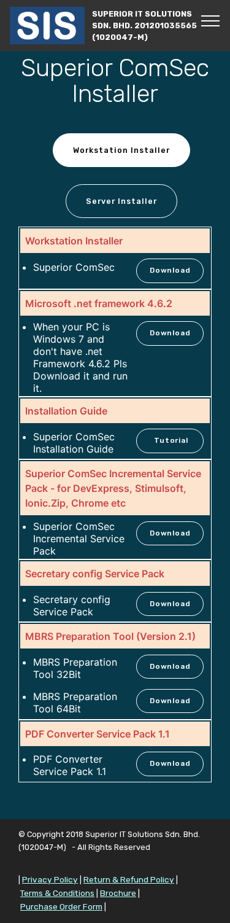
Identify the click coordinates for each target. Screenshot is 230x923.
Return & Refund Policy (128, 879)
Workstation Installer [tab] (121, 150)
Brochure (118, 893)
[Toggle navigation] (210, 20)
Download (170, 270)
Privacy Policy (50, 879)
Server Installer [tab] (121, 201)
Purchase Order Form (61, 906)
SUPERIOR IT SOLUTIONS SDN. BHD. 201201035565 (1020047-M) (144, 25)
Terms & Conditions (57, 893)
